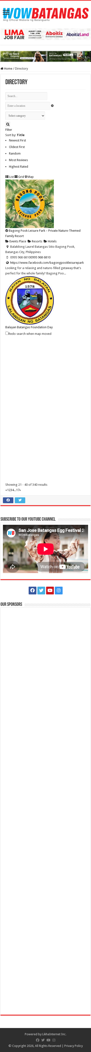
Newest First (17, 140)
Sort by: (15, 135)
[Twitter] (41, 590)
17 (17, 490)
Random (15, 153)
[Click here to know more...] (45, 56)
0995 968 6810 (40, 257)
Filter (8, 130)
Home (7, 68)
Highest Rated (18, 166)
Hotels (52, 241)
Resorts (36, 241)
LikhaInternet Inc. (54, 1034)
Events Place (17, 241)
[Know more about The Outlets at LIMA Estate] (45, 34)
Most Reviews (18, 160)
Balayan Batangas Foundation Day (29, 327)
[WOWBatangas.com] (45, 13)
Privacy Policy (73, 1046)
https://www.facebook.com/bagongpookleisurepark (47, 262)
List (11, 177)
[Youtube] (50, 590)
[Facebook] (32, 590)
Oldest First (17, 147)
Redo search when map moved (29, 334)
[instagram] (59, 590)
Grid (20, 177)
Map (30, 177)
